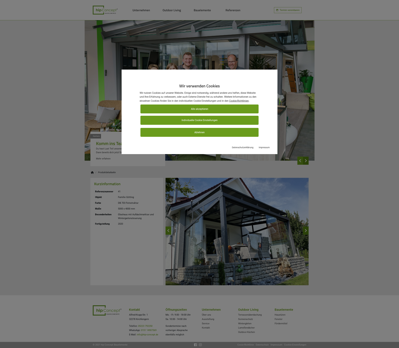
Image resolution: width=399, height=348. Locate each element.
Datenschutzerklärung (242, 147)
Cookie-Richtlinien (239, 100)
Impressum (264, 147)
